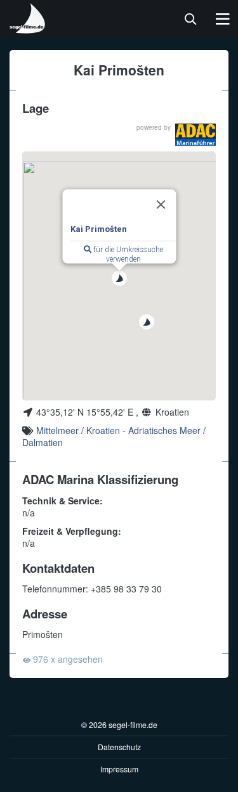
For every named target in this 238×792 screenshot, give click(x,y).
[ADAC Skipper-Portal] (195, 135)
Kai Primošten (98, 229)
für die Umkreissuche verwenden (126, 254)
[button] (119, 278)
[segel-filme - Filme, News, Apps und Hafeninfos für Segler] (28, 28)
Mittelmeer (57, 430)
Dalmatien (42, 442)
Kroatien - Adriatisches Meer (143, 430)
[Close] (160, 204)
